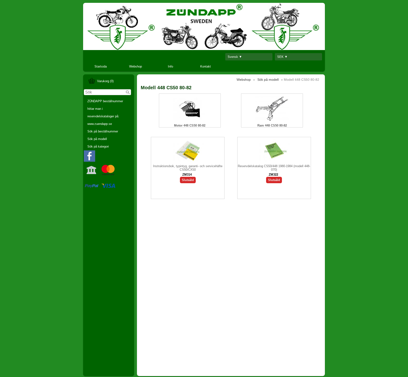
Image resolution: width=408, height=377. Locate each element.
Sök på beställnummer (102, 131)
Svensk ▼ (235, 57)
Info (170, 66)
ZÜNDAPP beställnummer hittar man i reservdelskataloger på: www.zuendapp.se (105, 112)
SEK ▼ (282, 57)
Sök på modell (97, 139)
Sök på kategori (98, 146)
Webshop (135, 66)
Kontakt (205, 66)
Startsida (100, 66)
